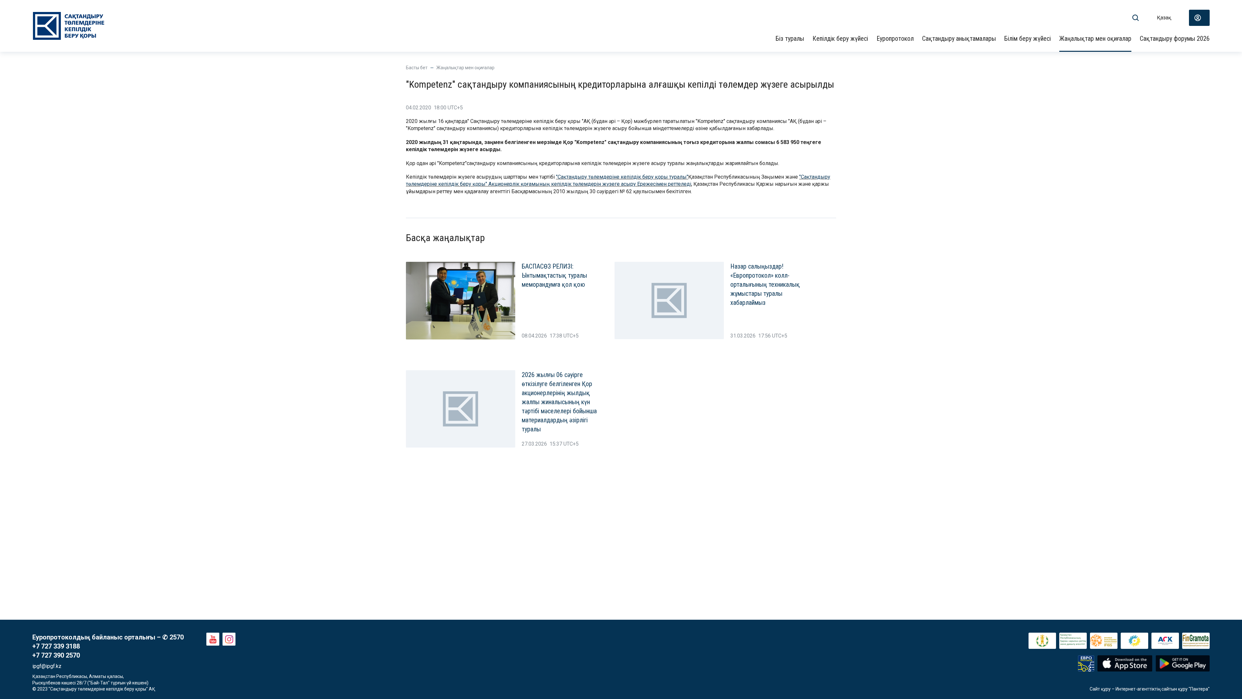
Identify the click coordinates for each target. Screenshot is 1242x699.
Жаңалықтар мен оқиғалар (1095, 38)
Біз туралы (790, 38)
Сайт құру (1100, 689)
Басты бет (417, 67)
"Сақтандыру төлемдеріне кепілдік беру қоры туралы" (622, 177)
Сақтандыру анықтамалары (959, 38)
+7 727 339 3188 (56, 646)
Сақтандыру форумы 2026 (1175, 38)
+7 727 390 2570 (56, 655)
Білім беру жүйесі (1027, 38)
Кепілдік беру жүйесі (840, 38)
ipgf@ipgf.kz (46, 666)
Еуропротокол (895, 38)
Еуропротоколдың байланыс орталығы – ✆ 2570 (108, 637)
